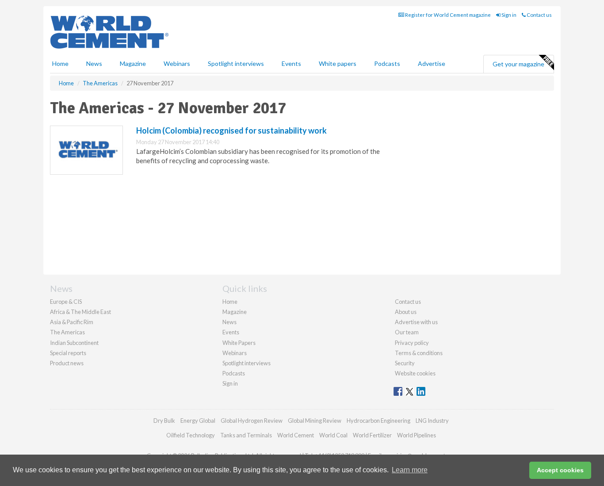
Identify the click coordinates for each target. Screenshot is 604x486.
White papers (337, 63)
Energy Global (197, 420)
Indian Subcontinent (74, 342)
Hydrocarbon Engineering (378, 420)
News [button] (94, 63)
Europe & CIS (66, 301)
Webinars (177, 63)
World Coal (333, 435)
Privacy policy (412, 342)
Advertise (431, 63)
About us (406, 311)
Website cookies (415, 373)
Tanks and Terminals (246, 435)
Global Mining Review (314, 420)
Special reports (68, 352)
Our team (407, 332)
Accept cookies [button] (560, 470)
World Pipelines (416, 435)
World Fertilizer (372, 435)
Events (291, 63)
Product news (67, 363)
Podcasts (387, 63)
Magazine (133, 63)
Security (405, 363)
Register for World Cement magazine (447, 15)
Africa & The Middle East (80, 311)
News (229, 321)
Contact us (539, 15)
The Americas (67, 332)
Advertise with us (416, 321)
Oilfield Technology (190, 435)
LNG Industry (432, 420)
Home (60, 63)
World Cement (295, 435)
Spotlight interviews (236, 63)
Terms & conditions (419, 352)
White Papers (239, 342)
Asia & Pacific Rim (71, 321)
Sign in (508, 15)
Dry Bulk (164, 420)
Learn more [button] (410, 470)
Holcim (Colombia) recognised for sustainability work (231, 130)
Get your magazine (518, 64)
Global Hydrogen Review (252, 420)
